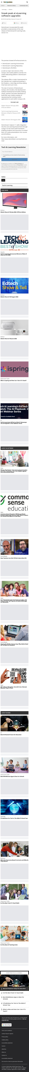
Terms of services (18, 163)
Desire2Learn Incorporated (9, 27)
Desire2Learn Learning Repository (12, 66)
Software (10, 9)
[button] (2, 2)
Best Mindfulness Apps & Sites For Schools (13, 998)
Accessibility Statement (7, 1058)
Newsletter (25, 23)
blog (3, 180)
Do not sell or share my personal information (12, 1061)
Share (5, 23)
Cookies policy (5, 1039)
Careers (3, 1046)
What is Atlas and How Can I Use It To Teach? (14, 1010)
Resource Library (11, 5)
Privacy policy (5, 1036)
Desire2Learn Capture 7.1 (8, 125)
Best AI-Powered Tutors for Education (14, 988)
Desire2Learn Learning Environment (13, 63)
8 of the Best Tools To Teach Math (13, 993)
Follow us (17, 23)
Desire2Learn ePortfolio (9, 68)
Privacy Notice (20, 165)
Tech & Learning (6, 19)
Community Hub (24, 5)
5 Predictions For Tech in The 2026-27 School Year (14, 1004)
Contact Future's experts (7, 1033)
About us (4, 1052)
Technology (4, 9)
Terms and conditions (7, 1030)
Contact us (4, 1055)
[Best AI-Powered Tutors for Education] (14, 983)
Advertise (4, 1049)
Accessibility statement (7, 1043)
